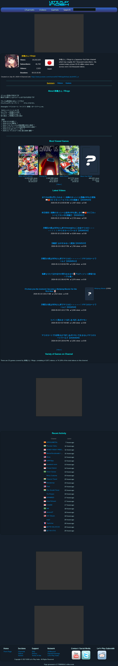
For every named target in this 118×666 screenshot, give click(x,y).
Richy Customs (52, 475)
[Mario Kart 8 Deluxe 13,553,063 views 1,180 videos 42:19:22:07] (28, 146)
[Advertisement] (59, 33)
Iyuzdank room (52, 464)
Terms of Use (36, 655)
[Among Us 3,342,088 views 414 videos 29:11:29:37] (48, 146)
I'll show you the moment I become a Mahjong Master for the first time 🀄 (51, 290)
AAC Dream (50, 516)
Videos (60, 83)
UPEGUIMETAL (52, 442)
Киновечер (51, 483)
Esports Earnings (54, 653)
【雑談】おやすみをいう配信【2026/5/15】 (69, 243)
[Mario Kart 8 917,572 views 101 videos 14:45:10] (69, 146)
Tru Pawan (50, 494)
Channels (21, 651)
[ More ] (59, 184)
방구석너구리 (51, 530)
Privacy (34, 653)
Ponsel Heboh (52, 468)
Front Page (8, 651)
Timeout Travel (52, 479)
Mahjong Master (100, 288)
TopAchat (50, 523)
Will (48, 508)
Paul (48, 486)
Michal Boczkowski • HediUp (56, 453)
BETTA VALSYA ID (53, 527)
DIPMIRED (50, 497)
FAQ (33, 651)
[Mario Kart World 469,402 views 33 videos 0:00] (90, 146)
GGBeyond (52, 651)
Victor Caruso (51, 472)
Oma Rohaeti (51, 501)
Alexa (48, 457)
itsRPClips (50, 461)
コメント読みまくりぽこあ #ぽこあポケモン (68, 320)
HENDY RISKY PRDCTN (55, 449)
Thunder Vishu (52, 446)
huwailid (49, 505)
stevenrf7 (50, 512)
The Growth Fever (53, 490)
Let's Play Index (53, 655)
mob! (48, 520)
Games (68, 83)
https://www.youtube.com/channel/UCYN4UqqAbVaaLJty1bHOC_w (55, 77)
